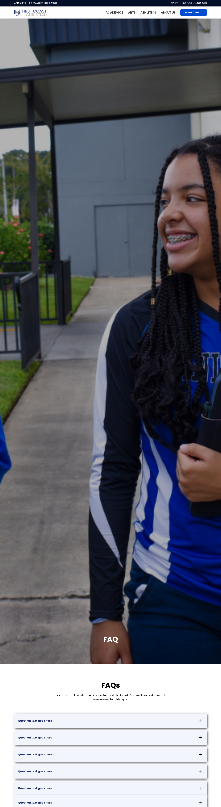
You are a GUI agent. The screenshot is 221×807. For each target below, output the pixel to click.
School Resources (195, 3)
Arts (132, 12)
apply (174, 3)
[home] (30, 12)
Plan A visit (193, 12)
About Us (168, 12)
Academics (114, 12)
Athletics (148, 12)
